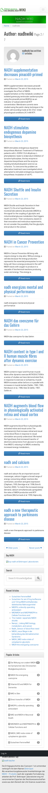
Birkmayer (29, 769)
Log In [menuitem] (4, 753)
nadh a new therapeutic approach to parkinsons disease (21, 514)
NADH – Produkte (9, 774)
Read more (25, 119)
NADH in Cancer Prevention (24, 242)
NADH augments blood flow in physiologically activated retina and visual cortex (24, 409)
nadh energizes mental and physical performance (23, 289)
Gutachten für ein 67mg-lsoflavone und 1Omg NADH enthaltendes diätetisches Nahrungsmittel (26, 602)
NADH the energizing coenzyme (25, 645)
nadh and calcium (16, 462)
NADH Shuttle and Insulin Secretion (22, 192)
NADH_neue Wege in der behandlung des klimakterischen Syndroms (25, 634)
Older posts (13, 548)
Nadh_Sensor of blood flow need (25, 629)
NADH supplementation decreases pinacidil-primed (23, 72)
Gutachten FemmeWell (21, 597)
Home (6, 26)
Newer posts (34, 548)
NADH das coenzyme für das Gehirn (21, 323)
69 (23, 53)
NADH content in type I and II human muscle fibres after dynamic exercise (24, 355)
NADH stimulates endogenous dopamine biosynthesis (20, 131)
